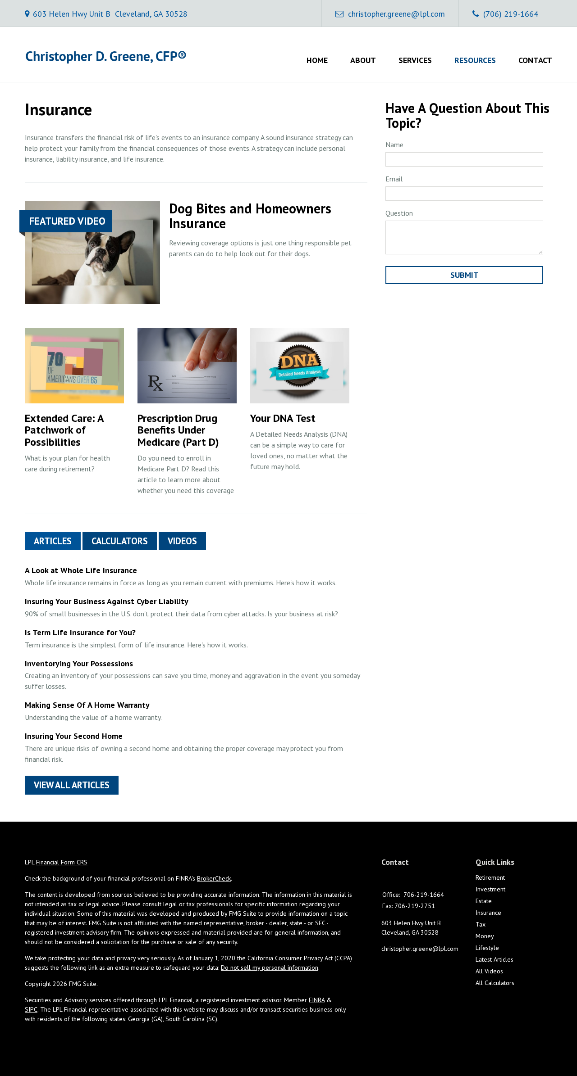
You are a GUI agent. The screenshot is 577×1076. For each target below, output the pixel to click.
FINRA (317, 1000)
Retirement (490, 877)
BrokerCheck (214, 878)
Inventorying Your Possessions (79, 663)
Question (399, 212)
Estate (484, 901)
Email (394, 178)
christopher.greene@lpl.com (396, 14)
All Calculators (495, 983)
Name (394, 144)
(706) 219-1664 (510, 14)
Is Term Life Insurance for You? (80, 632)
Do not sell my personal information (269, 967)
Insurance (488, 913)
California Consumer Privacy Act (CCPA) (299, 958)
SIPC (31, 1009)
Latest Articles (494, 959)
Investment (490, 889)
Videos (182, 541)
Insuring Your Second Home (74, 736)
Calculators (120, 541)
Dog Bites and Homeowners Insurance (250, 215)
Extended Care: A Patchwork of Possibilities (64, 430)
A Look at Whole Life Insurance (81, 570)
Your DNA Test (283, 418)
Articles (53, 541)
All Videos (489, 971)
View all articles (72, 785)
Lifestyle (487, 948)
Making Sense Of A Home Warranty (87, 705)
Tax (480, 924)
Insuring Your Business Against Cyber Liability (106, 601)
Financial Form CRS (61, 862)
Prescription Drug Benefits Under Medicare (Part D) (178, 430)
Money (485, 936)
